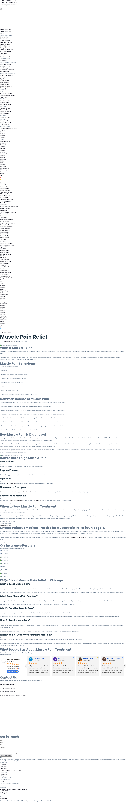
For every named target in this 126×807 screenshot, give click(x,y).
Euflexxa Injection (5, 82)
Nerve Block (3, 55)
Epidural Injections (5, 44)
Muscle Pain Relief (5, 117)
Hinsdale (2, 150)
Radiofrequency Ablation (7, 69)
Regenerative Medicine (6, 75)
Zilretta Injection (4, 88)
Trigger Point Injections (6, 49)
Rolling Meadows (4, 168)
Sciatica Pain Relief (5, 104)
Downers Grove (4, 145)
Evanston (2, 146)
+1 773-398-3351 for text (7, 691)
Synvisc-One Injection (6, 86)
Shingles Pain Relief (5, 123)
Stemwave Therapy (5, 66)
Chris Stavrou (88, 658)
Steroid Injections (5, 46)
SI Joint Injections (5, 40)
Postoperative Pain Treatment (8, 128)
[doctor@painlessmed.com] (0, 682)
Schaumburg (3, 170)
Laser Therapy (4, 68)
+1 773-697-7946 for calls (7, 688)
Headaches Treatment (6, 93)
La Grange (3, 152)
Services (2, 33)
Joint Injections (4, 39)
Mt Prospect (3, 154)
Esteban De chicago (114, 658)
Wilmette (2, 173)
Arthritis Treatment (5, 108)
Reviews (2, 135)
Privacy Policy (4, 804)
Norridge (2, 157)
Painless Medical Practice (7, 342)
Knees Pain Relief (5, 110)
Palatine (2, 164)
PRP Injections (4, 48)
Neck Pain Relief (4, 102)
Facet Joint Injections (6, 42)
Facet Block (3, 53)
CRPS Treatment (5, 124)
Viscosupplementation (6, 77)
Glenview (2, 148)
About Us (2, 130)
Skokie (2, 172)
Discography (3, 60)
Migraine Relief (4, 97)
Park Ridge (3, 166)
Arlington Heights (5, 141)
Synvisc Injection (4, 84)
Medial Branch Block (5, 51)
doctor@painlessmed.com (7, 684)
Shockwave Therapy (5, 64)
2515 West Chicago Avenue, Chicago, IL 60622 (13, 695)
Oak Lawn (2, 161)
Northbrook (3, 159)
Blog (1, 132)
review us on (12, 671)
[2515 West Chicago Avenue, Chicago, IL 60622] (0, 693)
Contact (2, 137)
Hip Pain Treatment (5, 112)
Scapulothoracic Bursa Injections (9, 57)
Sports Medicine (4, 71)
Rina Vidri (61, 658)
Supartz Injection (5, 79)
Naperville (2, 155)
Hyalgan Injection (5, 80)
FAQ (1, 175)
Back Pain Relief (4, 101)
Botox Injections (4, 37)
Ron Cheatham (39, 658)
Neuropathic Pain (5, 121)
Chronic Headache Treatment (8, 95)
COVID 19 (2, 134)
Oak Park (2, 163)
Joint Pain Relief (4, 113)
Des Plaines (3, 143)
